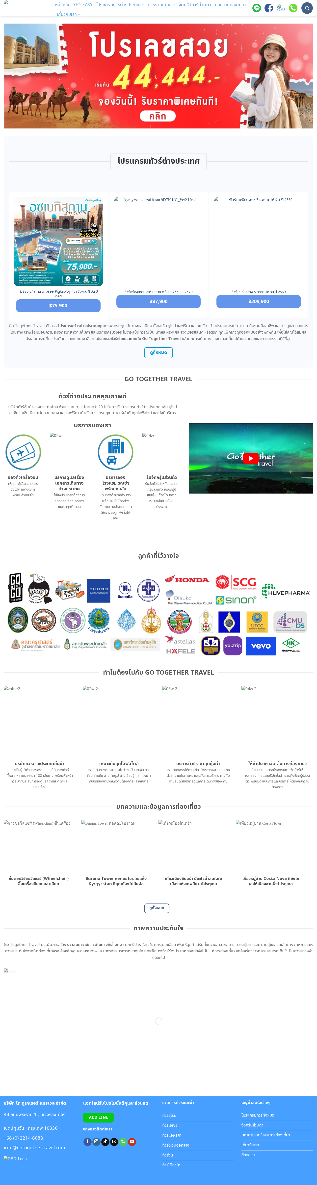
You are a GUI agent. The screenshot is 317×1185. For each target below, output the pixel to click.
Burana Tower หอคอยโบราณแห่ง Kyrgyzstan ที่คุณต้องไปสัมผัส (116, 881)
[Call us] (123, 1142)
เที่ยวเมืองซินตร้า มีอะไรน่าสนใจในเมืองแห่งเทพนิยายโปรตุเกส (193, 881)
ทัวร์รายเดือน (160, 4)
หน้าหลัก (63, 4)
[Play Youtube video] (251, 458)
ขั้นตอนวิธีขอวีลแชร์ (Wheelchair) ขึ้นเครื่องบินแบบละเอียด (39, 881)
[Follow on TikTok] (105, 1142)
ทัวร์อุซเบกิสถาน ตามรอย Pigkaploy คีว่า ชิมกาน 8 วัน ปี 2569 (58, 294)
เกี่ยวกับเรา (67, 14)
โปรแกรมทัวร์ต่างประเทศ (118, 4)
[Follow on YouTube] (132, 1142)
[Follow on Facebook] (87, 1142)
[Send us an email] (114, 1142)
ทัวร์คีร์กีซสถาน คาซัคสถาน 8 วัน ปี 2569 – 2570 (158, 292)
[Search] (307, 8)
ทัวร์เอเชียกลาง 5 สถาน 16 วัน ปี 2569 (259, 292)
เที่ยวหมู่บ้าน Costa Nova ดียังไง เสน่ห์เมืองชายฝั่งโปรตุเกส (270, 881)
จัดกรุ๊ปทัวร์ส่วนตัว (195, 4)
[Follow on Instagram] (96, 1142)
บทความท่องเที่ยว (231, 4)
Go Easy (83, 4)
